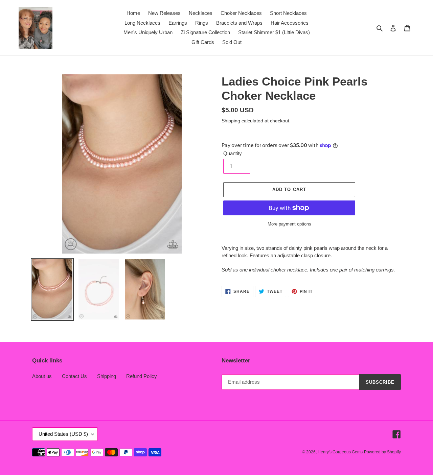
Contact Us (74, 376)
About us (42, 376)
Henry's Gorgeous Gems (340, 452)
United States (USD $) (63, 434)
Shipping (231, 120)
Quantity (232, 153)
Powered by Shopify (382, 452)
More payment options (289, 224)
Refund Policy (141, 376)
